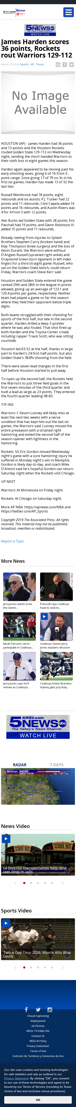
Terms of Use (38, 1051)
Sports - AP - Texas (32, 64)
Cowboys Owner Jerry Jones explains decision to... (55, 647)
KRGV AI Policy (38, 1041)
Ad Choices (38, 1026)
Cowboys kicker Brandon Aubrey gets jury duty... (56, 685)
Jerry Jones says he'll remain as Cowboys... (16, 685)
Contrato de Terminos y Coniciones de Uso (38, 1056)
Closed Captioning (38, 1016)
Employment (38, 1021)
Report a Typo (12, 541)
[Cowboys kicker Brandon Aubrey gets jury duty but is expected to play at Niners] (56, 666)
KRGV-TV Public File (38, 1031)
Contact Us (38, 1036)
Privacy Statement (38, 1046)
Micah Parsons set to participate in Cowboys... (18, 645)
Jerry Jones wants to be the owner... (17, 606)
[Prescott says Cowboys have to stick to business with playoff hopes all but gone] (56, 587)
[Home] (28, 12)
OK (38, 1100)
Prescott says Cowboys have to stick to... (54, 606)
